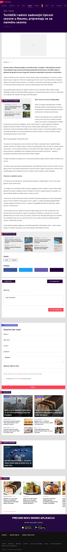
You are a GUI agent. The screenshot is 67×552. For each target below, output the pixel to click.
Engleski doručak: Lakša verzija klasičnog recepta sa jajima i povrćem (50, 501)
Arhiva (46, 544)
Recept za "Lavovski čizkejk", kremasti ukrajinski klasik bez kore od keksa (10, 501)
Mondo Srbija (14, 535)
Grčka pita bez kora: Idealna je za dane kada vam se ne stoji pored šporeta (30, 501)
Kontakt (25, 544)
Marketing (11, 544)
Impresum (18, 544)
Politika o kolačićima (36, 544)
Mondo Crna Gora (28, 535)
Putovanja (11, 11)
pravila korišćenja (18, 379)
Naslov (6, 334)
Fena (9, 62)
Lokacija (6, 351)
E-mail (6, 346)
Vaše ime (6, 340)
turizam (13, 260)
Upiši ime (6, 290)
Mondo (4, 535)
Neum (6, 260)
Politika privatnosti (56, 544)
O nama (4, 544)
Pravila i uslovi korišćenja (9, 546)
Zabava (5, 11)
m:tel (7, 549)
